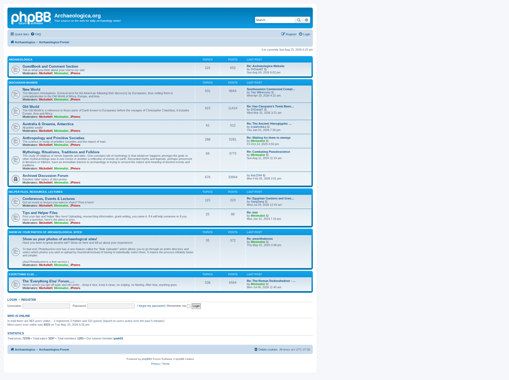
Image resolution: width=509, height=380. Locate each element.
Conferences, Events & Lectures (49, 199)
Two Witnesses (260, 92)
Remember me (177, 305)
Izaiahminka (258, 126)
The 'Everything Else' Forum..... (48, 281)
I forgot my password (151, 305)
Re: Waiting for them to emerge (269, 137)
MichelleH (45, 73)
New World (31, 89)
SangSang (257, 201)
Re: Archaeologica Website (265, 66)
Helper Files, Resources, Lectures (36, 191)
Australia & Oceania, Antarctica (48, 124)
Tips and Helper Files (40, 213)
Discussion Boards (23, 82)
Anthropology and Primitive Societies (53, 138)
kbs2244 (256, 175)
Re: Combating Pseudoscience (268, 151)
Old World (31, 107)
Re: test (252, 212)
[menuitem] (35, 34)
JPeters (75, 73)
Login (12, 299)
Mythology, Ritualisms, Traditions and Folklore (61, 152)
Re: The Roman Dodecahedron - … (271, 280)
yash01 (118, 338)
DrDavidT (257, 69)
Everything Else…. (23, 274)
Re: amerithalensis (260, 238)
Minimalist (61, 73)
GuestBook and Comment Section (50, 66)
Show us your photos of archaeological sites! (45, 232)
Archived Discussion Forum (45, 176)
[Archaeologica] (31, 17)
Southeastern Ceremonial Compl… (271, 89)
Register (28, 299)
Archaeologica (20, 59)
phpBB (146, 358)
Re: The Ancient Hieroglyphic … (269, 123)
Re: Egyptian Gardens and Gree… (270, 198)
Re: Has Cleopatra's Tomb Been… (270, 106)
